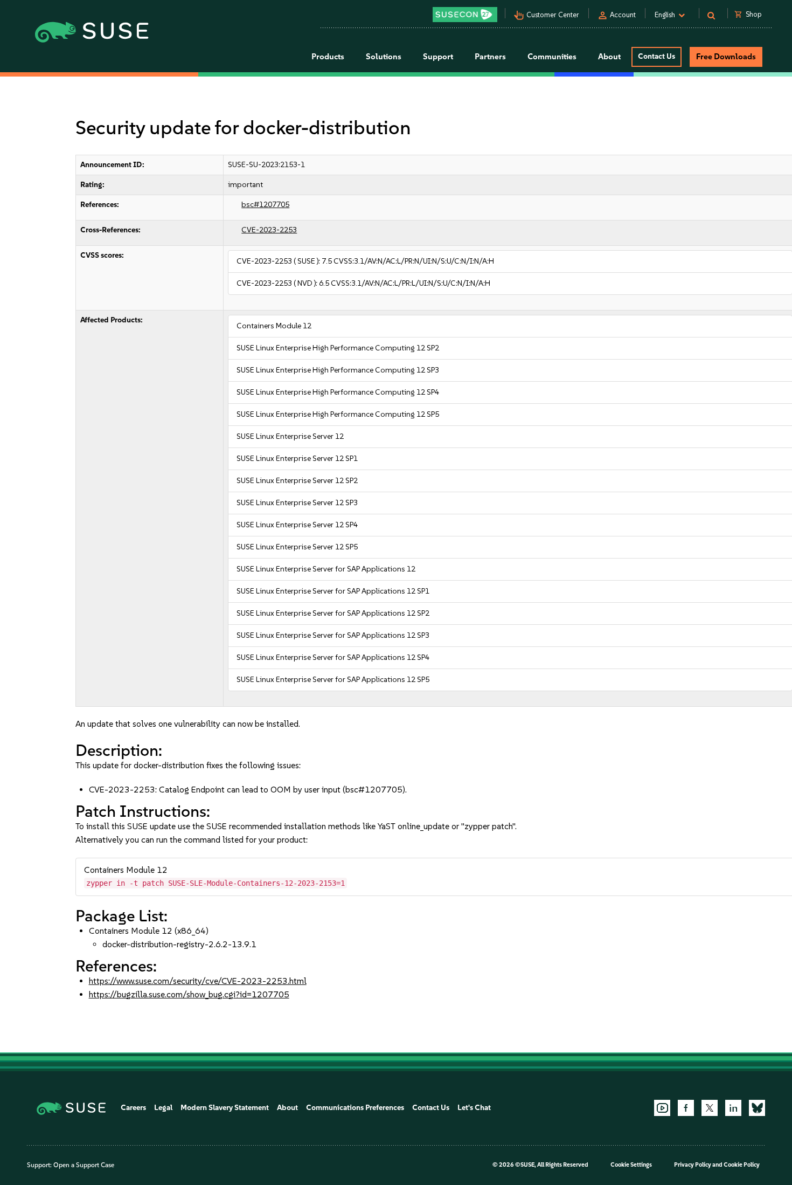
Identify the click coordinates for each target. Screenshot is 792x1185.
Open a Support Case (83, 1165)
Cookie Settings (631, 1164)
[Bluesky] (757, 1108)
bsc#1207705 (265, 204)
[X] (709, 1108)
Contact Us (656, 56)
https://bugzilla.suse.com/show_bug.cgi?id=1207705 (189, 994)
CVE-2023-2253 (269, 230)
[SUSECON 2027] (465, 14)
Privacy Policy (692, 1164)
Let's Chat (474, 1107)
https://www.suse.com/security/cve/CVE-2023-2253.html (198, 981)
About (287, 1107)
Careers (133, 1107)
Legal (163, 1107)
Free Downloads (726, 56)
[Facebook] (686, 1108)
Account (623, 15)
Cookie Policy (742, 1164)
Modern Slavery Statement (224, 1107)
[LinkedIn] (733, 1108)
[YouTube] (662, 1108)
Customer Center (552, 15)
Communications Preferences (355, 1107)
